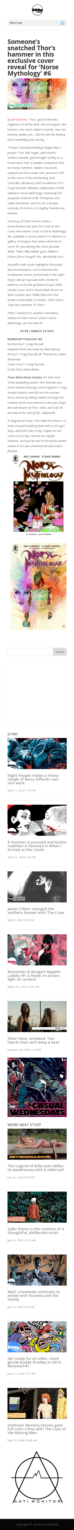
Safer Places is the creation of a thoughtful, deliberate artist (35, 1230)
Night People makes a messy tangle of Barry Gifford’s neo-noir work (33, 779)
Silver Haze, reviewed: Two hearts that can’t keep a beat (33, 1040)
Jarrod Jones (19, 119)
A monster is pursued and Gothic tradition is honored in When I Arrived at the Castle (37, 846)
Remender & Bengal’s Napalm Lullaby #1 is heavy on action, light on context (34, 975)
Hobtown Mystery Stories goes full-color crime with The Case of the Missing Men (36, 1429)
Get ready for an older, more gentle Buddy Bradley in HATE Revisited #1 (34, 1362)
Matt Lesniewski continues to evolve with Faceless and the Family (33, 1295)
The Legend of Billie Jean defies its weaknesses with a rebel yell (35, 1167)
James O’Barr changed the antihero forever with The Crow (35, 910)
